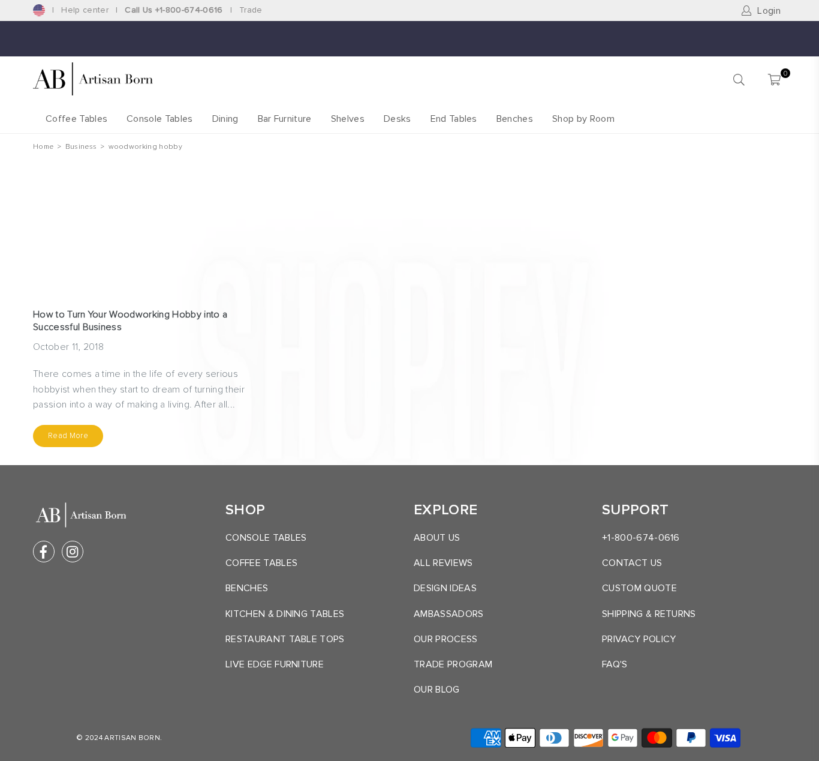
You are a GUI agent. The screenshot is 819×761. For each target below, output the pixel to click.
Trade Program (453, 664)
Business (81, 146)
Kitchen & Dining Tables (284, 614)
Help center (85, 10)
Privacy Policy (639, 639)
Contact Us (632, 563)
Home (43, 146)
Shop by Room (583, 119)
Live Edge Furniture (274, 664)
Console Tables (159, 119)
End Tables (453, 119)
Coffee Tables (76, 119)
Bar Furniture (285, 119)
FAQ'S (615, 664)
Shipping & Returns (649, 614)
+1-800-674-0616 (641, 538)
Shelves (348, 119)
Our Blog (437, 690)
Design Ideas (445, 588)
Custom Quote (639, 588)
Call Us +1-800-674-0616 (173, 10)
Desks (397, 119)
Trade (251, 10)
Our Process (446, 639)
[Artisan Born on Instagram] (72, 551)
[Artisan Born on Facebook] (44, 551)
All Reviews (443, 563)
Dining (225, 119)
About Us (437, 538)
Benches (514, 119)
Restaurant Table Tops (285, 639)
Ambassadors (449, 614)
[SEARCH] (739, 79)
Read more (68, 436)
